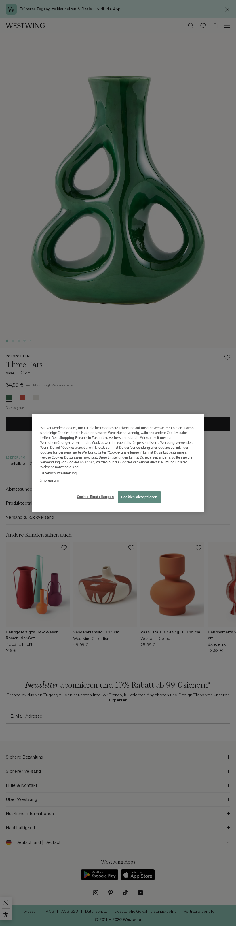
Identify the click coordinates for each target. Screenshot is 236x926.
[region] (118, 463)
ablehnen (87, 462)
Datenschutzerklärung (58, 473)
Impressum (49, 480)
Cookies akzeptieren (139, 497)
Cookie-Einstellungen (95, 497)
